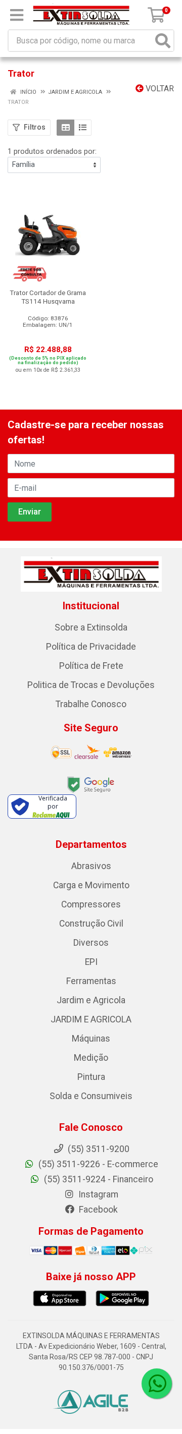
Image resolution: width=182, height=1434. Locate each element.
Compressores (91, 904)
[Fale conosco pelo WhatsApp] (157, 1383)
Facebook (97, 1209)
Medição (91, 1058)
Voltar (159, 88)
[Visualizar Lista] (83, 128)
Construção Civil (91, 924)
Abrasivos (91, 866)
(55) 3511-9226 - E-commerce (97, 1164)
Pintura (91, 1077)
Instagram (97, 1194)
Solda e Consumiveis (91, 1096)
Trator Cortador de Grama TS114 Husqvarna (48, 297)
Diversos (91, 943)
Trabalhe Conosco (91, 704)
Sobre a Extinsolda (91, 627)
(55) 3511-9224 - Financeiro (97, 1179)
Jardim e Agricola (91, 1000)
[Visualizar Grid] (65, 128)
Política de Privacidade (91, 647)
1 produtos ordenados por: (52, 151)
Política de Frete (91, 666)
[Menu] (17, 15)
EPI (91, 962)
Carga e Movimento (91, 885)
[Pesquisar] (162, 40)
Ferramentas (91, 981)
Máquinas (91, 1039)
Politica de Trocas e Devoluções (91, 685)
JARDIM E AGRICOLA (91, 1019)
